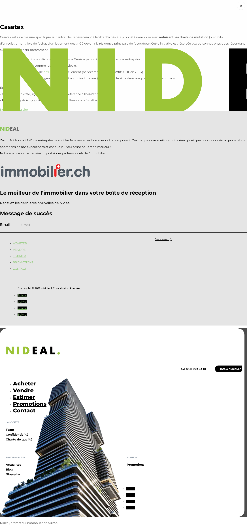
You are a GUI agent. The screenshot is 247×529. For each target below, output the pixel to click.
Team (10, 429)
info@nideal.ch (230, 369)
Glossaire (13, 474)
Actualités (13, 464)
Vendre (19, 249)
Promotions (23, 262)
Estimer (19, 256)
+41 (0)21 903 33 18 (193, 369)
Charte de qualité (19, 439)
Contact (19, 268)
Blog (9, 469)
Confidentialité (17, 434)
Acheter (20, 243)
